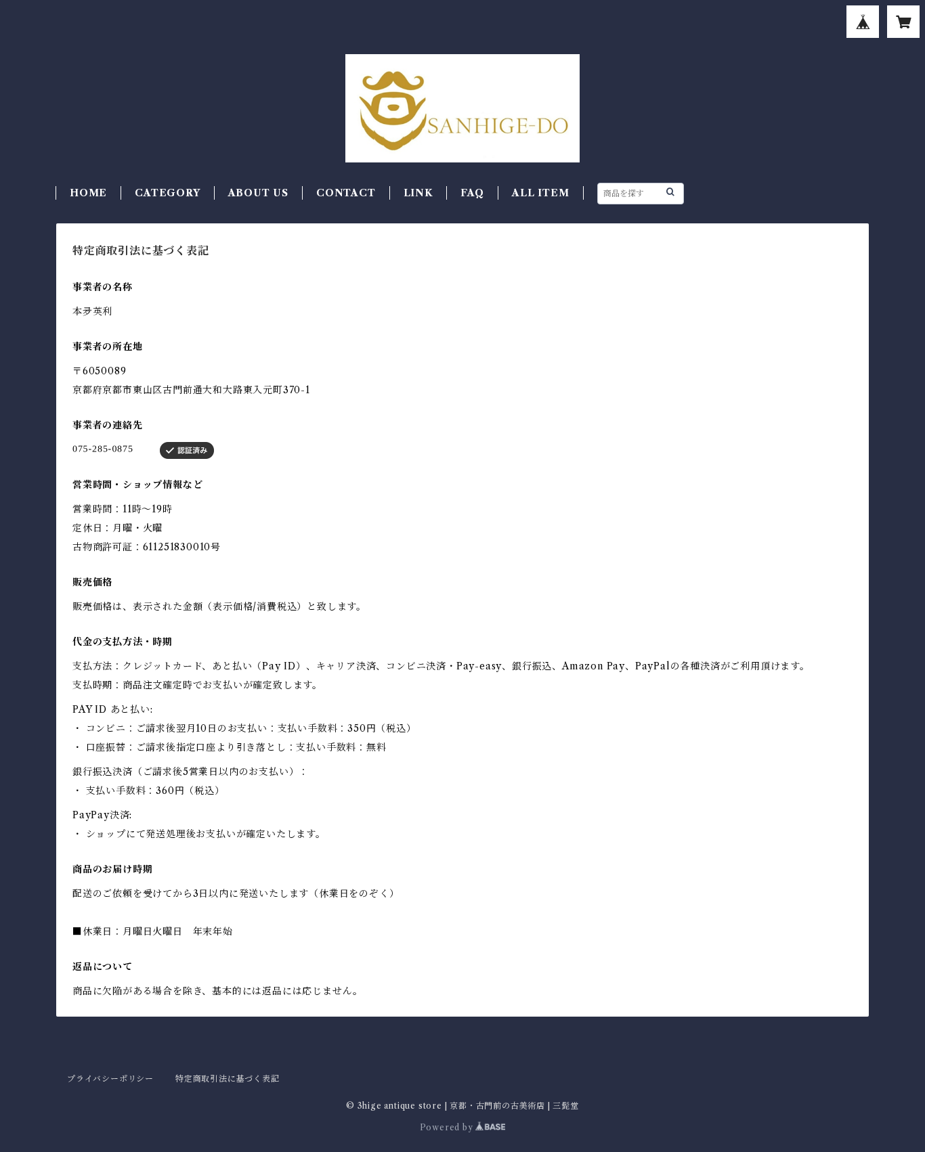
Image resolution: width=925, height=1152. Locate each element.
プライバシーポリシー (110, 1078)
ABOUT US (258, 193)
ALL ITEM (540, 193)
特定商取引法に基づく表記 (227, 1078)
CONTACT (346, 193)
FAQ (472, 193)
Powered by (448, 1127)
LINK (418, 193)
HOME (88, 193)
